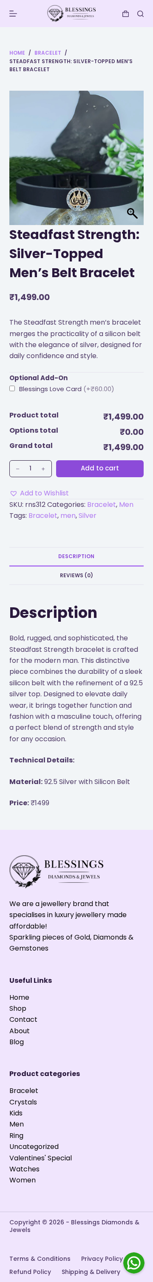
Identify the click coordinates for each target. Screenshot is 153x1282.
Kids (16, 1113)
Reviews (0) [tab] (76, 575)
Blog (16, 1042)
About (19, 1031)
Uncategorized (34, 1146)
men (68, 515)
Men (126, 504)
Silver (87, 515)
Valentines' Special (40, 1158)
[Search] (140, 14)
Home (19, 997)
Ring (16, 1135)
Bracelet (101, 504)
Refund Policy (30, 1272)
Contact (23, 1019)
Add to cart (100, 468)
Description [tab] (76, 556)
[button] (39, 493)
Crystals (23, 1102)
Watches (24, 1169)
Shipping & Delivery (91, 1272)
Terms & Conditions (40, 1259)
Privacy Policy (102, 1259)
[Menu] (13, 13)
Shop (17, 1008)
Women (22, 1180)
